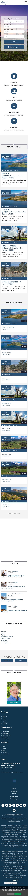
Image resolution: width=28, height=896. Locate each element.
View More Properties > (14, 513)
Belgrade (5, 723)
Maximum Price (8, 29)
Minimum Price (8, 24)
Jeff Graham (6, 739)
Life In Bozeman (5, 638)
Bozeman (3, 631)
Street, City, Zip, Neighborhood (12, 19)
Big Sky (4, 720)
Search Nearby (15, 47)
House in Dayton (5, 174)
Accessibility (14, 791)
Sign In (20, 660)
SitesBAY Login (14, 799)
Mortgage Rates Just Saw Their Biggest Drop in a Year (14, 611)
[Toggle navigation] (26, 2)
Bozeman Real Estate (7, 636)
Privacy (14, 788)
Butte (4, 718)
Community (4, 642)
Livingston (5, 722)
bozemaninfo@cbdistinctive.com (14, 772)
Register (6, 660)
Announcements (5, 644)
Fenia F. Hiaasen (7, 735)
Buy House (4, 640)
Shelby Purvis (6, 731)
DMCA (14, 794)
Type (5, 34)
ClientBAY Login (14, 796)
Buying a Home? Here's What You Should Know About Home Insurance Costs (12, 576)
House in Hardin (8, 282)
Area (4, 756)
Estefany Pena (15, 571)
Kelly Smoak (6, 733)
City (4, 750)
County (4, 748)
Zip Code (5, 752)
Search (16, 42)
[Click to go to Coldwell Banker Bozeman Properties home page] (3, 2)
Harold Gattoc (15, 606)
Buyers (3, 633)
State (4, 746)
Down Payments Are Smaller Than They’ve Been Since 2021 (13, 587)
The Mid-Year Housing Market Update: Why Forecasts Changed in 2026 (12, 600)
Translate (15, 885)
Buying (3, 635)
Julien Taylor (6, 737)
